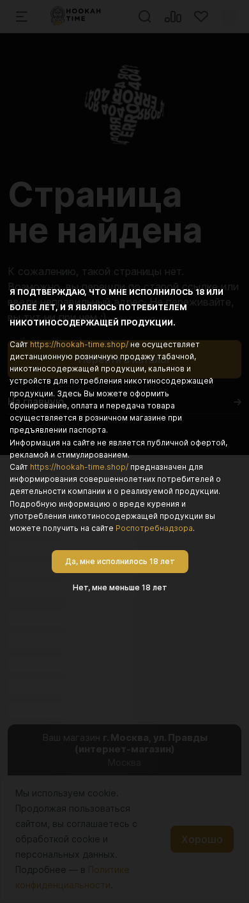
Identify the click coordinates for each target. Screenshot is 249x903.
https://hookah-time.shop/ (79, 344)
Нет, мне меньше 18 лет (120, 587)
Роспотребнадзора (154, 528)
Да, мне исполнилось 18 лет (120, 561)
